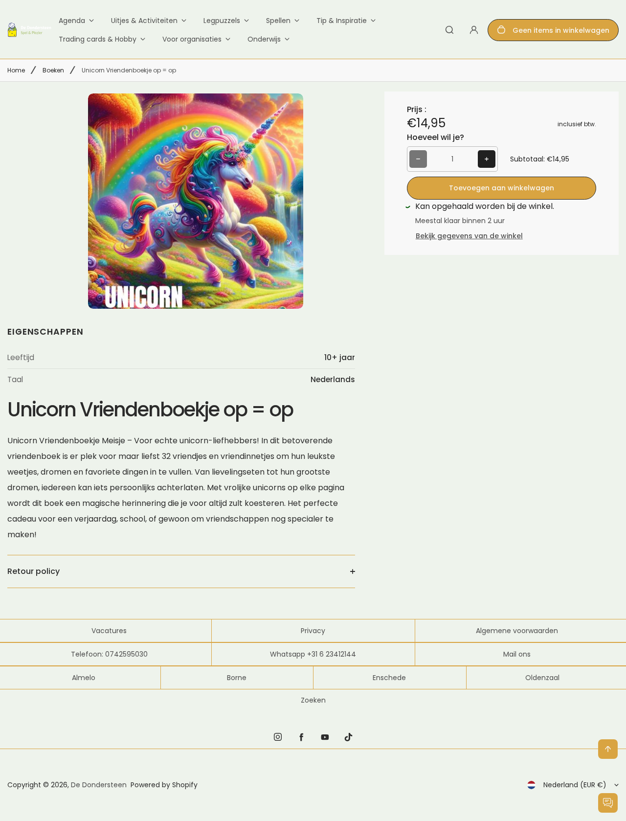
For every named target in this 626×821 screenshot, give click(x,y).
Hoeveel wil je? (435, 137)
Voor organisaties (192, 39)
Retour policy (33, 571)
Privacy (313, 631)
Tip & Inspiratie (341, 20)
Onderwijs (264, 39)
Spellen (278, 20)
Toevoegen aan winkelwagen (501, 188)
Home (16, 70)
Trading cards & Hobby (97, 39)
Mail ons (517, 654)
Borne (236, 678)
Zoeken (313, 700)
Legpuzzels (221, 20)
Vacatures (109, 631)
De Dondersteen (99, 784)
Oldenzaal (542, 678)
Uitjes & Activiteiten (144, 20)
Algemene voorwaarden (517, 631)
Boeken (53, 70)
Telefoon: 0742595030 (109, 654)
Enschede (389, 678)
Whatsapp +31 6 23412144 (313, 654)
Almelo (83, 678)
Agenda (72, 20)
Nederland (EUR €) (574, 785)
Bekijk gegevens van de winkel (469, 236)
